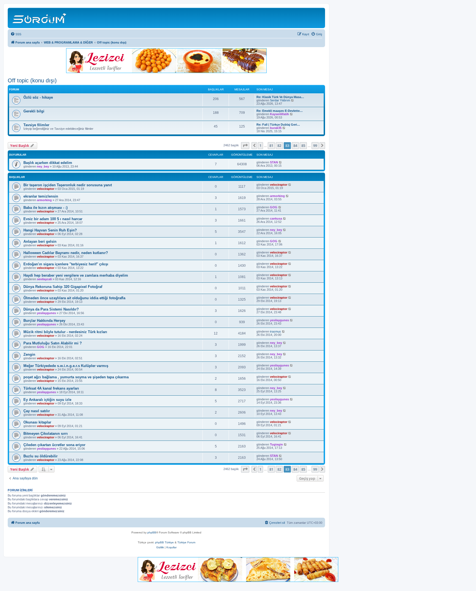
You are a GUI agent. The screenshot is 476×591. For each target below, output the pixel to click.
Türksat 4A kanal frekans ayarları (51, 388)
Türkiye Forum (186, 542)
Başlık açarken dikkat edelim (47, 163)
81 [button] (271, 145)
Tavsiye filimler (36, 125)
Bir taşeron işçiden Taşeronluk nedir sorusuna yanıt (67, 185)
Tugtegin (276, 444)
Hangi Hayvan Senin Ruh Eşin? (50, 230)
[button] (245, 145)
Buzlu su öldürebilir (40, 456)
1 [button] (260, 145)
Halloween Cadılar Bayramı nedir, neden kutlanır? (65, 253)
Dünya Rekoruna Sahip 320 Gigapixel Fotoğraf (62, 287)
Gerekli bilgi (33, 111)
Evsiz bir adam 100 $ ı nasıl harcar (52, 219)
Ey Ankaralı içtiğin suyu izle (47, 400)
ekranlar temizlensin (40, 196)
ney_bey (43, 166)
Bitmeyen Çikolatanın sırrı (45, 433)
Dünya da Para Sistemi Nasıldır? (51, 309)
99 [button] (315, 145)
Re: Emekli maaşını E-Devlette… (279, 110)
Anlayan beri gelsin (39, 241)
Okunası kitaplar (37, 422)
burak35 (276, 127)
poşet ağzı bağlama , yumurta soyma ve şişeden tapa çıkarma (76, 377)
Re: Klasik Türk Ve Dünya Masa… (280, 97)
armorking (44, 200)
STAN (274, 162)
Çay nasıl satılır (36, 411)
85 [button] (303, 145)
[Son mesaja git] (280, 162)
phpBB (151, 532)
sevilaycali (44, 279)
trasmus (275, 331)
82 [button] (279, 145)
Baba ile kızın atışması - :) (45, 208)
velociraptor (45, 188)
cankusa (276, 218)
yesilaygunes (46, 313)
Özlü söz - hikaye (38, 97)
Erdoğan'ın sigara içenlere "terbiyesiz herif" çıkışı (65, 264)
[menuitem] (15, 34)
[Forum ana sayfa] (40, 18)
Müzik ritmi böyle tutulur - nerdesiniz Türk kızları (65, 332)
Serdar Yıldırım (280, 100)
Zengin (29, 354)
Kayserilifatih (279, 114)
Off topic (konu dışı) (32, 80)
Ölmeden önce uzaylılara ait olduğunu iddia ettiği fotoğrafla (74, 298)
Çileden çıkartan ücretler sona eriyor (54, 445)
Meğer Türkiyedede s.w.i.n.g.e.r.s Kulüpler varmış (65, 366)
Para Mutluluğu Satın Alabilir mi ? (52, 343)
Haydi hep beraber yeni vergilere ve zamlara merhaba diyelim (75, 275)
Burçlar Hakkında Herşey (44, 321)
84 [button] (295, 145)
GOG (273, 207)
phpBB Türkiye (164, 542)
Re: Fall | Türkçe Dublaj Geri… (278, 124)
